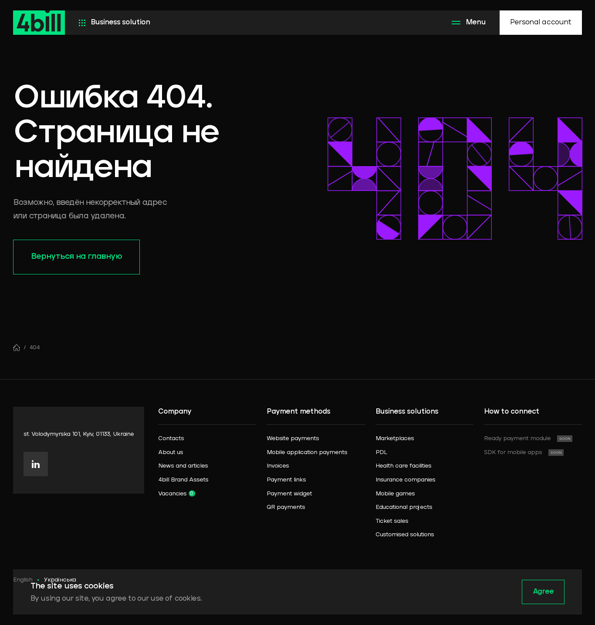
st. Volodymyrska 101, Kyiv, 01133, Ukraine (79, 434)
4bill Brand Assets (183, 480)
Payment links (286, 480)
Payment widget (289, 494)
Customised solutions (404, 535)
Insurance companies (405, 480)
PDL (381, 452)
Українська (60, 580)
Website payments (293, 438)
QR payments (286, 507)
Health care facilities (403, 466)
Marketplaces (394, 438)
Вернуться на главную (76, 257)
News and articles (183, 466)
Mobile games (395, 494)
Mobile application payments (307, 452)
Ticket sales (391, 521)
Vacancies (172, 494)
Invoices (278, 466)
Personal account (540, 22)
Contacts (171, 438)
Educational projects (403, 507)
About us (170, 452)
